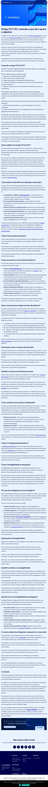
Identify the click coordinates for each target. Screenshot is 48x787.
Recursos (24, 761)
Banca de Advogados (16, 759)
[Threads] (33, 747)
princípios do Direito (24, 628)
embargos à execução (30, 311)
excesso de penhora (6, 341)
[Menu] (45, 3)
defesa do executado (35, 35)
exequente (23, 637)
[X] (29, 747)
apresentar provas (41, 435)
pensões (36, 270)
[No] (46, 783)
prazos (42, 516)
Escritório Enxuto (15, 758)
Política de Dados (25, 785)
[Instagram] (14, 747)
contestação (10, 450)
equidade (4, 388)
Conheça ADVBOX (31, 709)
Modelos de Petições (16, 768)
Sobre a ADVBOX (15, 770)
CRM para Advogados (27, 758)
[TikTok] (25, 747)
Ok (19, 785)
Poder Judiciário (12, 177)
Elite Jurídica (14, 761)
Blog (13, 767)
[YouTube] (18, 747)
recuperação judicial (16, 527)
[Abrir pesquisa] (28, 3)
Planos (24, 759)
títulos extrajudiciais (16, 37)
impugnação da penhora (9, 446)
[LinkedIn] (22, 747)
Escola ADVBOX (36, 758)
